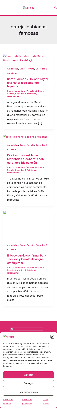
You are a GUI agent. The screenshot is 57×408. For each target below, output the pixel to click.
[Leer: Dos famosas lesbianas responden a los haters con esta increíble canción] (25, 136)
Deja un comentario (16, 91)
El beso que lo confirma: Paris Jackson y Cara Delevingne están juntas (27, 259)
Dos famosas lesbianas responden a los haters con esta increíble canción (25, 158)
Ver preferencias (28, 391)
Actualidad (12, 69)
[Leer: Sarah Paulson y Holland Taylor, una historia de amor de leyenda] (28, 58)
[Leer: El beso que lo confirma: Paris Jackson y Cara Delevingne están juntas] (28, 224)
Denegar (28, 383)
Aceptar (28, 374)
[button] (52, 336)
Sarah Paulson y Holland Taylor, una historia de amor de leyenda (28, 82)
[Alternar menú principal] (3, 7)
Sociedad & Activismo (25, 94)
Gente (22, 69)
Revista (30, 69)
